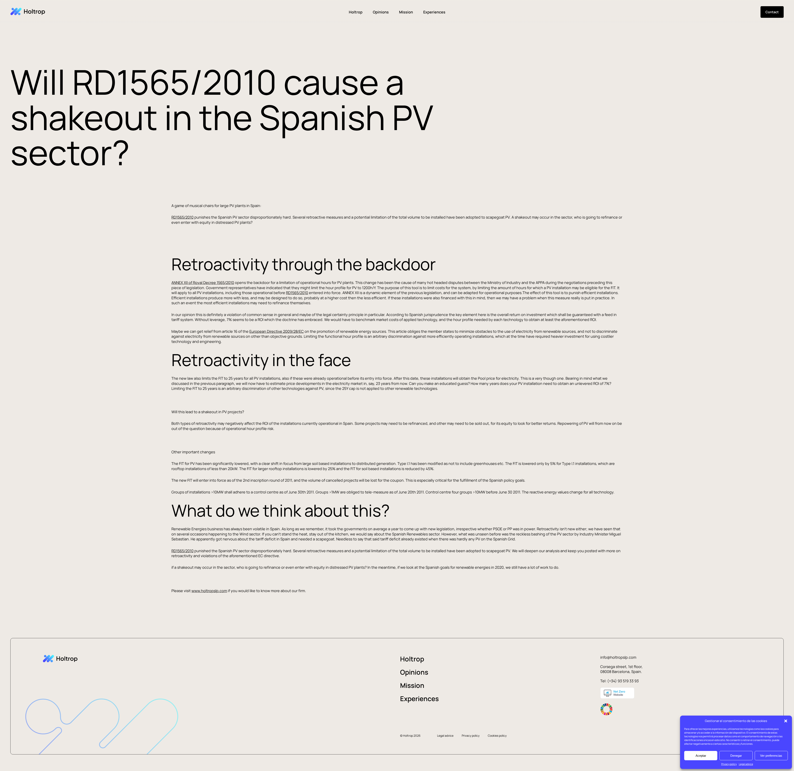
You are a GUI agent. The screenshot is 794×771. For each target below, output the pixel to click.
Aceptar (701, 755)
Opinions (381, 12)
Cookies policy (497, 735)
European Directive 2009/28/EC (276, 331)
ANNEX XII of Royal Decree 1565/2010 (202, 282)
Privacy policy (729, 764)
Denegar (736, 755)
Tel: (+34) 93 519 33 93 (619, 680)
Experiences (434, 12)
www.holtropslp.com (209, 590)
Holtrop (355, 12)
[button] (786, 721)
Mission (406, 12)
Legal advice (746, 764)
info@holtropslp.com (618, 657)
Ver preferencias (771, 755)
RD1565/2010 (182, 217)
